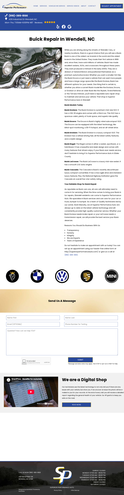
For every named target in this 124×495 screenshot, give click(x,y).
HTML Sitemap (75, 490)
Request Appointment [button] (111, 6)
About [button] (83, 6)
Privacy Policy (58, 490)
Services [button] (43, 6)
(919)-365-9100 (71, 255)
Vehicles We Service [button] (57, 6)
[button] (58, 27)
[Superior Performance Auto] (15, 6)
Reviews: (36, 22)
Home (35, 6)
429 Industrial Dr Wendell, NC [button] (23, 19)
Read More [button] (76, 405)
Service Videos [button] (73, 6)
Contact (92, 6)
